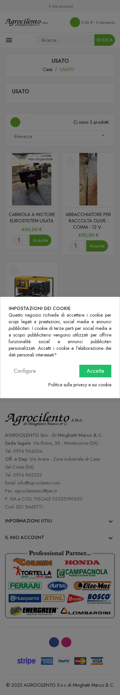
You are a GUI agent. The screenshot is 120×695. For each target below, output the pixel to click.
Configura (25, 371)
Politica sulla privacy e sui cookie (79, 384)
